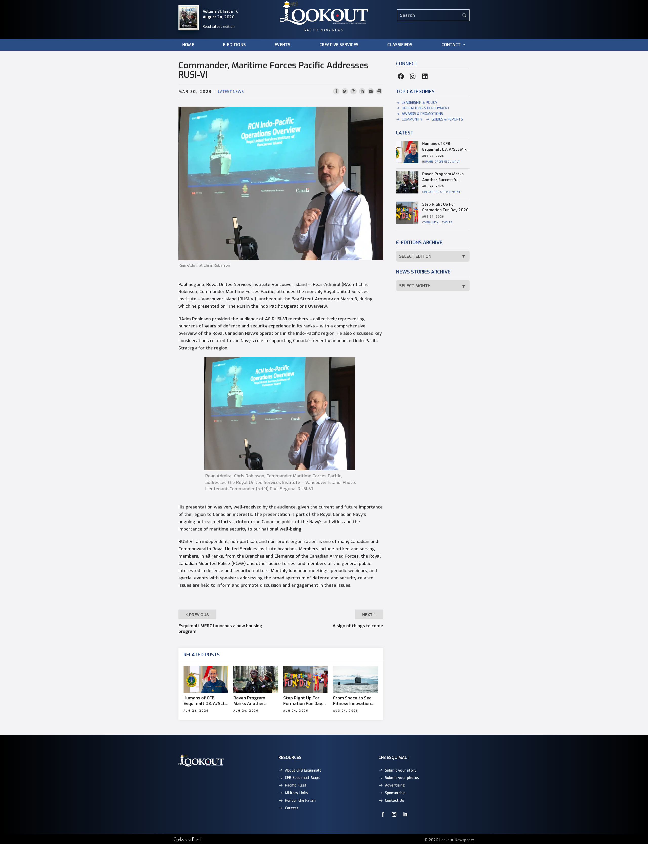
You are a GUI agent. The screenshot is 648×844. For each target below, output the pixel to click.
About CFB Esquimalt (303, 770)
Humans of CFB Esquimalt (441, 162)
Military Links (296, 793)
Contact (451, 45)
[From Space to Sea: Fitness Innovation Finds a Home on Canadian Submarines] (355, 679)
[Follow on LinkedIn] (405, 814)
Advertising (395, 785)
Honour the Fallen (300, 800)
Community (412, 119)
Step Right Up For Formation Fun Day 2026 (302, 700)
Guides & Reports (447, 119)
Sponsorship (395, 793)
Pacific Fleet (296, 785)
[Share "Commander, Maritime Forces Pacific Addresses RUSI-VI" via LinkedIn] (362, 91)
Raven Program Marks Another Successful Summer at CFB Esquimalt (254, 700)
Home (188, 45)
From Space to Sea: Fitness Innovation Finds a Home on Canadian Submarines (355, 700)
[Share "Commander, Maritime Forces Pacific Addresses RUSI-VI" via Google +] (354, 91)
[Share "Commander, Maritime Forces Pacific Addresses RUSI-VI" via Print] (379, 91)
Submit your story (400, 770)
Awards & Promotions (422, 113)
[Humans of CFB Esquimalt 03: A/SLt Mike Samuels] (206, 679)
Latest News (231, 91)
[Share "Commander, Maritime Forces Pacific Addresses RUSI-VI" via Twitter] (345, 91)
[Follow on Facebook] (383, 814)
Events (282, 45)
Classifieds (399, 45)
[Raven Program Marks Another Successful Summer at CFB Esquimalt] (255, 679)
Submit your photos (402, 777)
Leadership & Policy (419, 102)
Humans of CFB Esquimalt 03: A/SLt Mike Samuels (204, 700)
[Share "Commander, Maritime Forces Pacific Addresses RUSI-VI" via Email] (371, 91)
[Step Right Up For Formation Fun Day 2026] (305, 679)
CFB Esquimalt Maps (302, 777)
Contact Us (394, 800)
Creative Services (338, 45)
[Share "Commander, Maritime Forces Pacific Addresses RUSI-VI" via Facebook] (337, 91)
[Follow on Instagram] (394, 814)
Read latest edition (219, 26)
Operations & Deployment (426, 108)
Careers (291, 808)
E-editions (234, 45)
